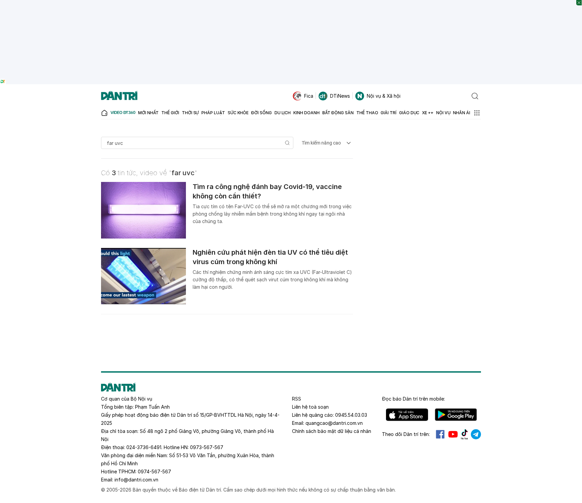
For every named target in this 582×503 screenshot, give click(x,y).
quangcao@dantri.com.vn (334, 423)
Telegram (476, 434)
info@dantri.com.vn (136, 479)
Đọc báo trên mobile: (413, 399)
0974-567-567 (154, 471)
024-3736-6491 (143, 447)
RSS (296, 399)
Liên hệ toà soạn (310, 407)
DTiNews (340, 96)
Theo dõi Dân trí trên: (406, 434)
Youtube (453, 434)
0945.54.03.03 (351, 415)
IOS (407, 414)
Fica (308, 96)
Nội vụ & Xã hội (383, 96)
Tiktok (464, 434)
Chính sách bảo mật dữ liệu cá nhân (331, 431)
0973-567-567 (206, 447)
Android (456, 414)
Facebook (440, 434)
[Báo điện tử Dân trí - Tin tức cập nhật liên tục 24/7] (119, 96)
